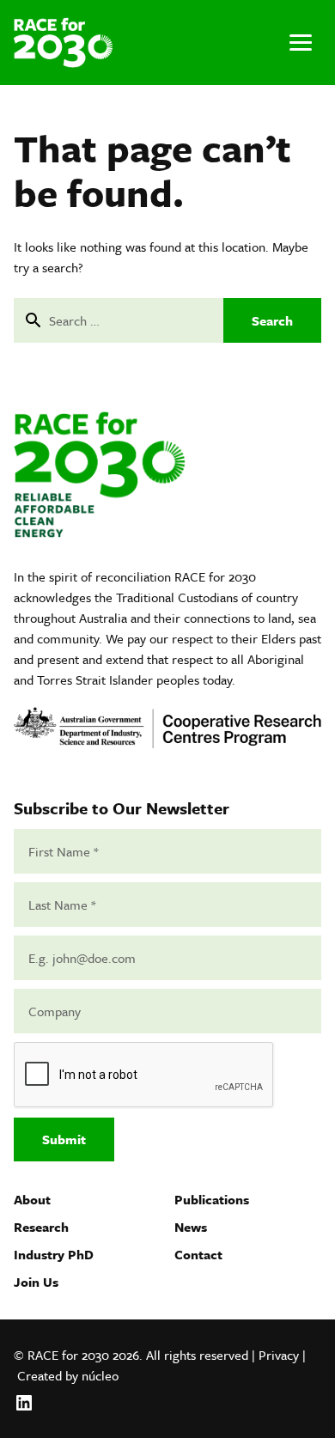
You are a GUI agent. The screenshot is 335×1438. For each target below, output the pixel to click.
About (32, 1199)
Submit (64, 1139)
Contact (198, 1254)
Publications (211, 1199)
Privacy (279, 1354)
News (190, 1226)
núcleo (100, 1375)
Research (41, 1226)
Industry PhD (54, 1254)
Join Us (36, 1281)
